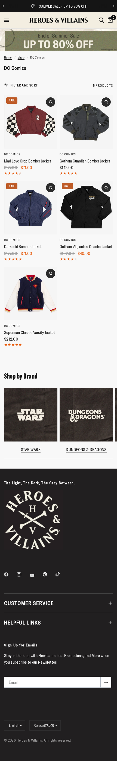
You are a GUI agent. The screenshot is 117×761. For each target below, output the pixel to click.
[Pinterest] (49, 574)
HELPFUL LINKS (22, 622)
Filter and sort (24, 85)
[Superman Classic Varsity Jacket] (30, 293)
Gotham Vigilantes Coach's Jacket (86, 246)
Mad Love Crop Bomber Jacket (27, 161)
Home (8, 57)
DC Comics (12, 154)
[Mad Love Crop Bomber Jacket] (30, 122)
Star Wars (31, 449)
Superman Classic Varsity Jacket (29, 332)
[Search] (101, 20)
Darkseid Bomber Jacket (23, 246)
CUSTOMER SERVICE (29, 603)
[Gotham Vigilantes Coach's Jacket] (86, 207)
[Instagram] (23, 574)
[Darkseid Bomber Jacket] (30, 207)
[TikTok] (61, 574)
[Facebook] (10, 574)
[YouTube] (36, 575)
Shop (21, 57)
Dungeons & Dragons (86, 449)
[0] (109, 20)
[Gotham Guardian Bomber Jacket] (86, 122)
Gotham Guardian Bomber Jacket (85, 161)
